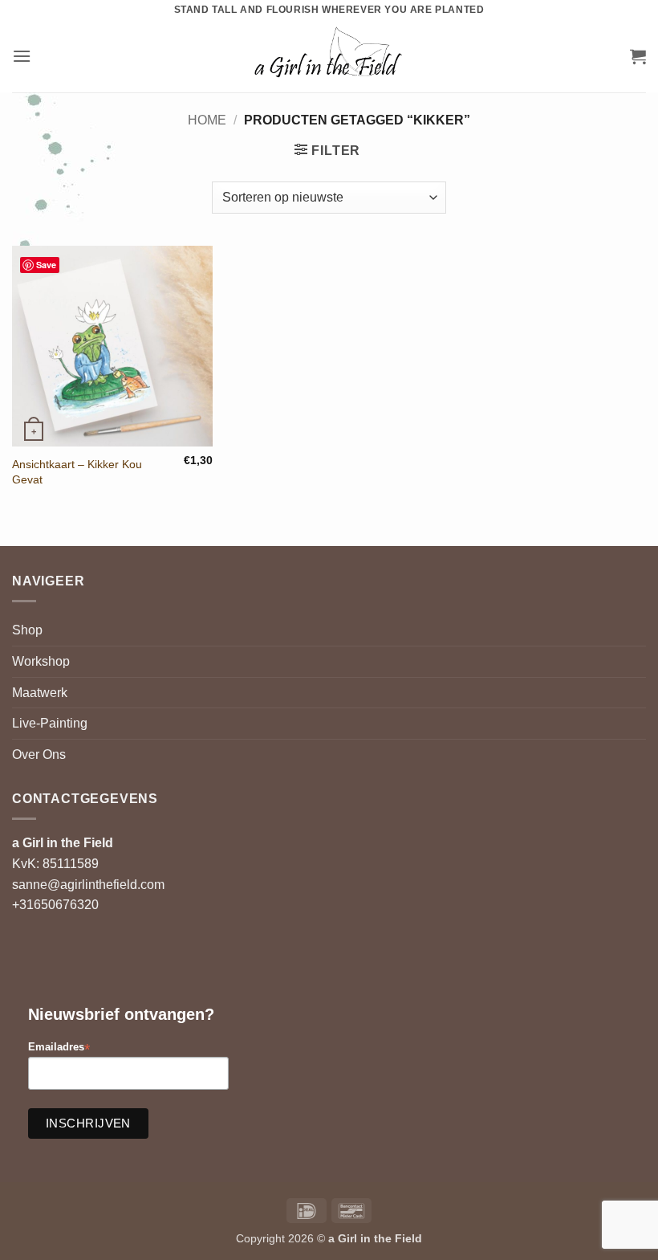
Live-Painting (49, 723)
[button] (21, 55)
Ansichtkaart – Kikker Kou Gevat (77, 472)
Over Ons (39, 754)
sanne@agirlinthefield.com (88, 884)
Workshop (41, 661)
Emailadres (59, 1047)
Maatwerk (39, 692)
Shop (27, 630)
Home (207, 120)
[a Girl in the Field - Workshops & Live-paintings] (329, 56)
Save (46, 265)
